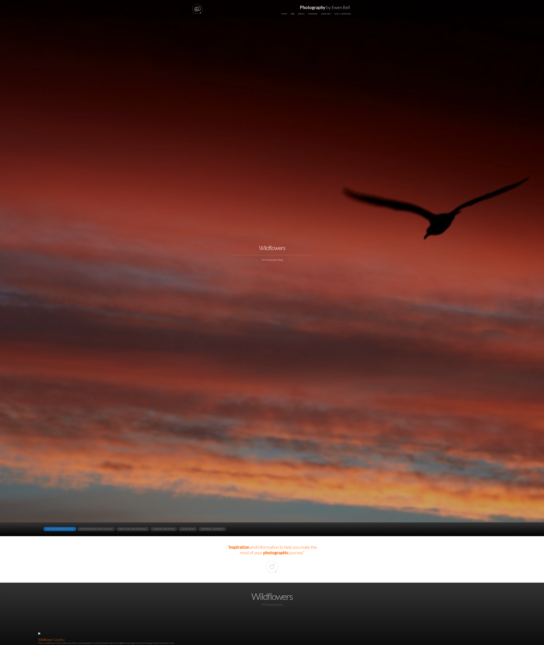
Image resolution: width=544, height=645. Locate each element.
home (284, 13)
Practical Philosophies (132, 529)
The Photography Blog (60, 529)
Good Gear (188, 529)
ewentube (313, 13)
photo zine (326, 13)
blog (292, 13)
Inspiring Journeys (212, 529)
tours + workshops (342, 13)
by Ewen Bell (325, 7)
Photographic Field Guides (96, 529)
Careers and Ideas (164, 529)
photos (301, 13)
